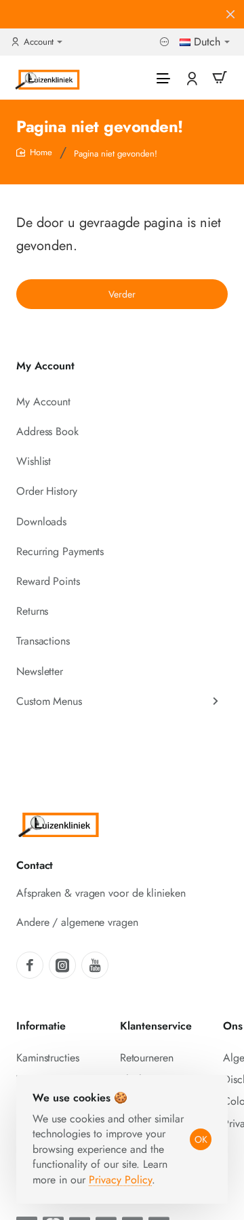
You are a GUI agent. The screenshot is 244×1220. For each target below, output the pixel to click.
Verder (122, 294)
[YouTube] (94, 965)
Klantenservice (156, 1026)
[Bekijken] (219, 78)
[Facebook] (29, 965)
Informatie (41, 1026)
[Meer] (166, 42)
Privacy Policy (120, 1179)
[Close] (230, 14)
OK (201, 1139)
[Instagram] (62, 965)
